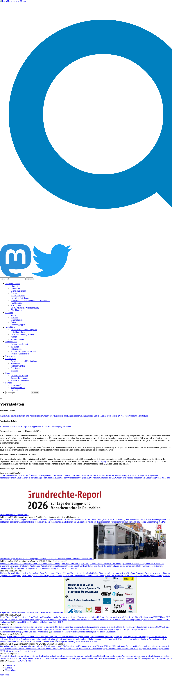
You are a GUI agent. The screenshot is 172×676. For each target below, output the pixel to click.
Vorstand (14, 317)
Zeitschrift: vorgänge (19, 378)
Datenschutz (16, 288)
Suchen (29, 279)
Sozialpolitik (16, 305)
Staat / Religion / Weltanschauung (25, 308)
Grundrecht (47, 416)
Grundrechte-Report (19, 344)
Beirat (13, 322)
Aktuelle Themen (12, 283)
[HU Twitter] (52, 276)
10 (20, 661)
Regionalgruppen (18, 325)
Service (8, 383)
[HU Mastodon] (16, 276)
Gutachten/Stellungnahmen (22, 334)
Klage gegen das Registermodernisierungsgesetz (73, 416)
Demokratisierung (18, 291)
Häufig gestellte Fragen (38, 426)
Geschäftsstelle (17, 320)
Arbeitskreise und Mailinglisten (24, 329)
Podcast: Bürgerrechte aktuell (23, 351)
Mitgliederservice (18, 387)
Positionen (66, 426)
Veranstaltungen (17, 339)
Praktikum (15, 368)
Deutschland (15, 426)
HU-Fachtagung (55, 426)
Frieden (14, 293)
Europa (24, 426)
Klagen (14, 337)
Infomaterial (16, 385)
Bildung (14, 286)
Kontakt (14, 390)
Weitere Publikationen (20, 354)
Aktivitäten (10, 327)
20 (22, 661)
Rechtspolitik (16, 303)
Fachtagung (101, 461)
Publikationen (11, 341)
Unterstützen (10, 358)
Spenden (14, 371)
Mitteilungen (16, 349)
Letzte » (29, 661)
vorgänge (15, 346)
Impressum (10, 665)
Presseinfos (10, 356)
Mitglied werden (18, 366)
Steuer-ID (116, 416)
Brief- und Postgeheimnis (31, 416)
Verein (13, 315)
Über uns (9, 312)
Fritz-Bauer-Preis (18, 332)
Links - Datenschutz (102, 416)
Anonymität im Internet (10, 416)
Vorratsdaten (143, 416)
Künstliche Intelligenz (20, 298)
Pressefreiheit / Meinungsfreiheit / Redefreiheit (30, 300)
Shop (7, 373)
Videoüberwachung (128, 416)
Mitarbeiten (15, 363)
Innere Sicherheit (18, 296)
